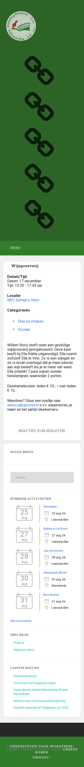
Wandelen (50, 506)
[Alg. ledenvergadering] (39, 229)
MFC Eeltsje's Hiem (23, 300)
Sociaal (24, 329)
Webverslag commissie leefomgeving (39, 701)
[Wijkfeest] (39, 121)
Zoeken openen (76, 248)
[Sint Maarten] (39, 193)
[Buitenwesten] (39, 85)
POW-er (19, 643)
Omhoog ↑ (42, 757)
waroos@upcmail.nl (23, 405)
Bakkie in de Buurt (55, 528)
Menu (15, 248)
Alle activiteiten (21, 621)
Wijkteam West (24, 650)
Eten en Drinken (30, 321)
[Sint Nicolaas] (39, 157)
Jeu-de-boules (53, 550)
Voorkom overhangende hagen (35, 683)
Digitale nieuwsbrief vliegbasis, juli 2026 (41, 707)
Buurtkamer (51, 594)
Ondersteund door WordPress (41, 746)
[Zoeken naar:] (42, 477)
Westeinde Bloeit (55, 572)
